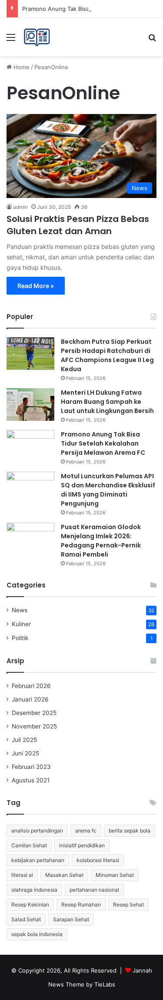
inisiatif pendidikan (82, 845)
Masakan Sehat (64, 875)
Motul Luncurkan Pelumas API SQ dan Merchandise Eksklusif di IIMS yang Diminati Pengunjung (108, 490)
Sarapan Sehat (71, 919)
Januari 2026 (30, 699)
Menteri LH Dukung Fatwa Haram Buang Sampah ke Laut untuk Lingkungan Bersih (107, 401)
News (19, 610)
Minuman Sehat (115, 875)
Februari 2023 (31, 766)
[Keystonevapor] (36, 37)
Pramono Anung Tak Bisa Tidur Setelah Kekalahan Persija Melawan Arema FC (103, 443)
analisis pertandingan (37, 830)
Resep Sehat (128, 904)
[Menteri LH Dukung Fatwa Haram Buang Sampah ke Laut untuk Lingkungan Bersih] (30, 404)
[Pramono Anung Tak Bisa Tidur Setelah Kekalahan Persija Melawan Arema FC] (30, 446)
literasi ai (22, 875)
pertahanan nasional (94, 889)
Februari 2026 (31, 685)
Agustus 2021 (31, 780)
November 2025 (34, 726)
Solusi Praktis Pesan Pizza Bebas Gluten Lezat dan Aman (78, 225)
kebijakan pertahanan (37, 860)
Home (21, 67)
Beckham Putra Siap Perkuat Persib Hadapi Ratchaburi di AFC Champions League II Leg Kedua (107, 355)
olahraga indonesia (34, 889)
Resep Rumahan (81, 904)
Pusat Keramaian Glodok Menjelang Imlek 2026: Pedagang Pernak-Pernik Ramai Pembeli (101, 541)
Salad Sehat (26, 919)
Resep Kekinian (30, 904)
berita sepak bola (129, 830)
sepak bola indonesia (37, 934)
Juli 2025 (24, 739)
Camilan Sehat (29, 845)
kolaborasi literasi (98, 860)
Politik (20, 637)
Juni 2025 (25, 753)
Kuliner (21, 624)
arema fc (85, 830)
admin (20, 207)
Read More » (35, 285)
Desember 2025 (34, 712)
